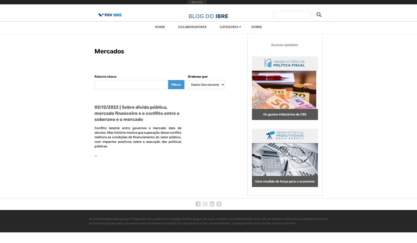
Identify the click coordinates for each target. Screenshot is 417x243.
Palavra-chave (105, 77)
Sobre (256, 27)
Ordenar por (198, 77)
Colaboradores (192, 27)
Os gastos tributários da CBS (284, 114)
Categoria (229, 27)
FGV (197, 2)
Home (160, 27)
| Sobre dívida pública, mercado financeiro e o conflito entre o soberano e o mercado (137, 113)
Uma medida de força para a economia (285, 181)
